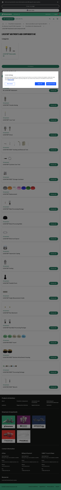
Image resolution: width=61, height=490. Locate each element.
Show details (10, 83)
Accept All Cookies (51, 83)
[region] (30, 79)
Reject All (40, 83)
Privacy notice (11, 79)
